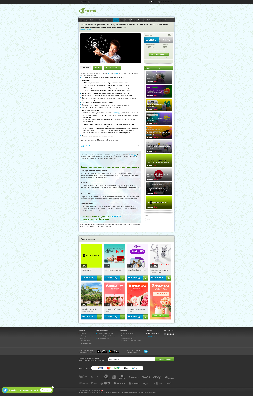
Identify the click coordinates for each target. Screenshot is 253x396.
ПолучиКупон (162, 20)
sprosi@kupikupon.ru (152, 333)
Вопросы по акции (112, 68)
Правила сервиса (85, 341)
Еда (83, 20)
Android (116, 73)
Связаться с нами (151, 336)
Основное (85, 68)
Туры (122, 20)
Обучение (109, 20)
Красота (88, 20)
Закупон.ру (116, 113)
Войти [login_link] (152, 2)
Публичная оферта (127, 338)
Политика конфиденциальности (131, 341)
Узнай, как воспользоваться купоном (99, 146)
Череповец (84, 2)
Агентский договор (127, 333)
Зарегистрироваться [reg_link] (166, 2)
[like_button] (169, 35)
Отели (140, 20)
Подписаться (46, 390)
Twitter (170, 334)
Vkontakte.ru (168, 334)
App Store (102, 351)
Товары (116, 20)
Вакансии (82, 338)
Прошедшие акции (103, 338)
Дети (146, 20)
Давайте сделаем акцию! (105, 333)
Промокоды (153, 20)
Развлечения (96, 20)
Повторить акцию (158, 54)
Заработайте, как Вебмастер (106, 336)
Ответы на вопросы (86, 343)
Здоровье (134, 20)
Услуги (127, 20)
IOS (109, 73)
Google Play (113, 351)
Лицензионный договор (128, 336)
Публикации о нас (85, 336)
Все (79, 20)
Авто (103, 20)
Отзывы (97, 68)
